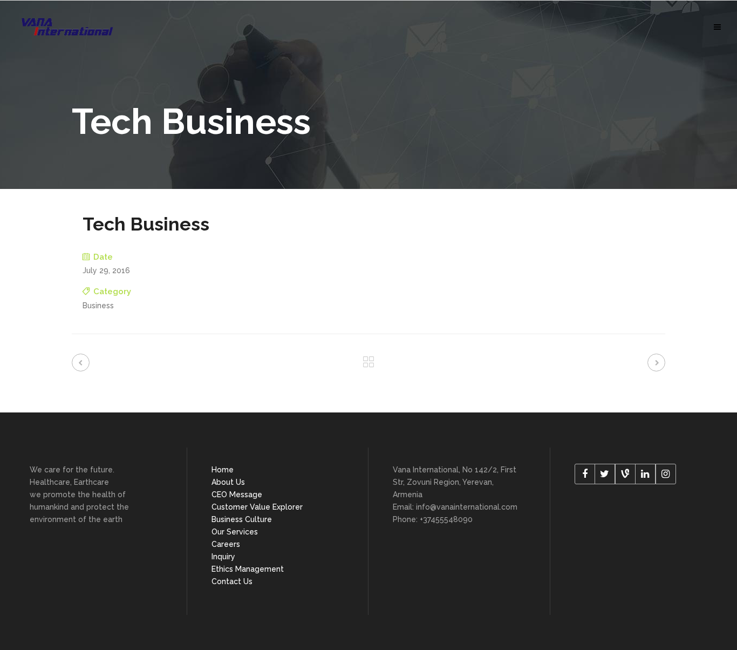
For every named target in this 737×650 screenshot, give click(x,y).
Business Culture (241, 519)
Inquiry (223, 556)
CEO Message (236, 494)
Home (222, 469)
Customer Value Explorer (257, 507)
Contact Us (232, 581)
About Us (228, 482)
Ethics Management (247, 569)
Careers (225, 544)
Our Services (234, 531)
